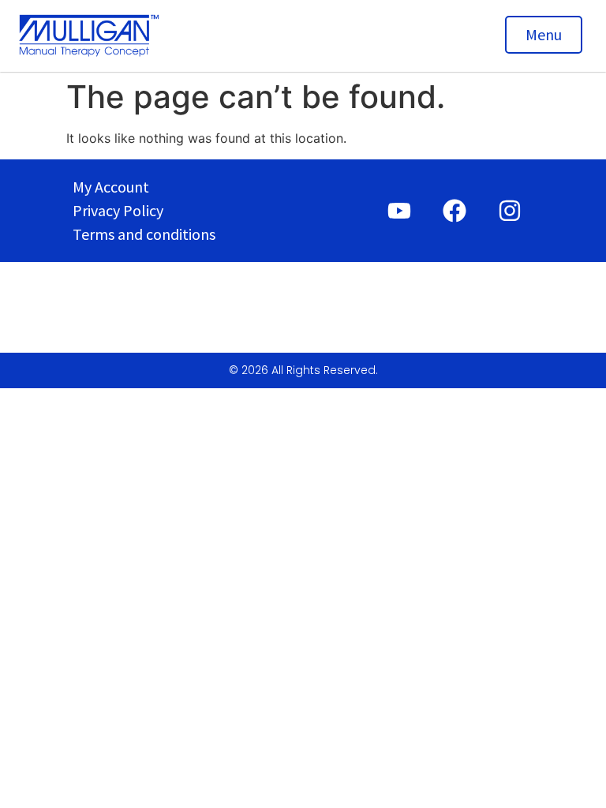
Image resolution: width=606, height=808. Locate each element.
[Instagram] (509, 210)
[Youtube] (399, 210)
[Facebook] (454, 210)
